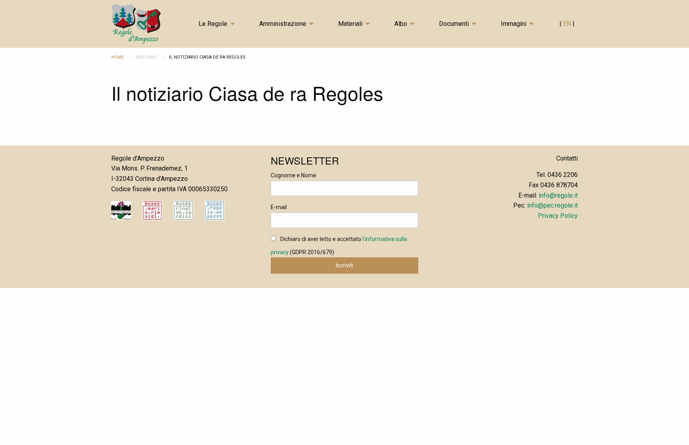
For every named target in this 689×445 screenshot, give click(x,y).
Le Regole (213, 23)
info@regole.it (558, 195)
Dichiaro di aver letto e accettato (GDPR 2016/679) (339, 245)
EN (568, 23)
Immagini (513, 23)
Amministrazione (282, 23)
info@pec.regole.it (552, 205)
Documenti (454, 23)
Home (117, 57)
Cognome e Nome (293, 175)
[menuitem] (222, 23)
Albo (400, 23)
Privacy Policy (558, 216)
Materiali (350, 23)
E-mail (279, 207)
